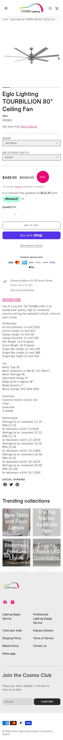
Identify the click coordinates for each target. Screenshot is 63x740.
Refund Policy (10, 646)
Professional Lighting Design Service (42, 619)
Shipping (18, 186)
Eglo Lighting (29, 126)
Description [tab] (11, 299)
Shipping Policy (11, 638)
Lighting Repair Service (11, 616)
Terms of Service (43, 638)
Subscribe (47, 701)
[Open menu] (5, 8)
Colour (6, 138)
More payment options (31, 245)
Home (5, 19)
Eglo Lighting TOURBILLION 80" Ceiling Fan (33, 19)
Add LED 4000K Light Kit (15, 152)
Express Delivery (43, 630)
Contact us (40, 646)
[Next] (59, 58)
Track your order (12, 630)
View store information (22, 290)
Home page (9, 653)
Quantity (9, 207)
